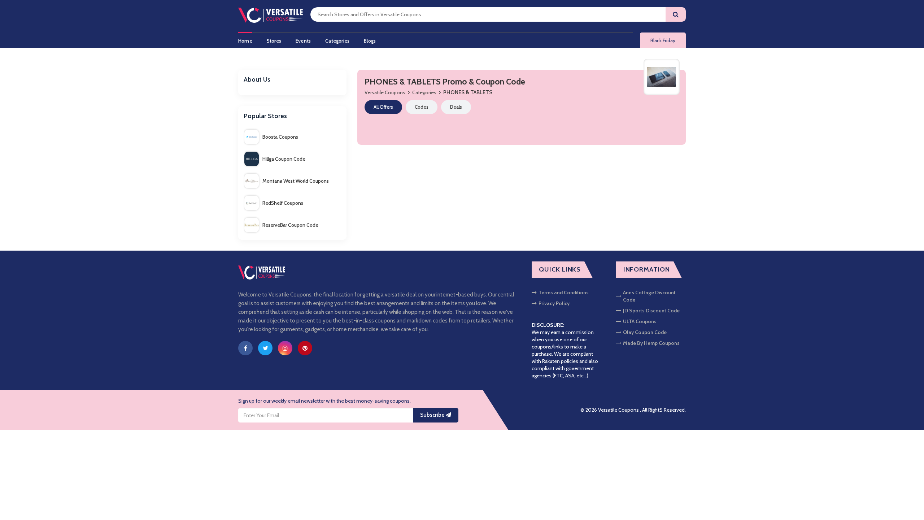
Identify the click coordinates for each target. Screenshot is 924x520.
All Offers (383, 107)
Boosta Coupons (280, 137)
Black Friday (662, 40)
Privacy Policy (554, 303)
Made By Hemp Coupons (651, 343)
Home (245, 41)
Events (303, 41)
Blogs (370, 41)
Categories (337, 41)
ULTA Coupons (640, 321)
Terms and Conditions (564, 292)
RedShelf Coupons (282, 203)
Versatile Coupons (385, 92)
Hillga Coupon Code (283, 159)
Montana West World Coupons (295, 181)
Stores (274, 41)
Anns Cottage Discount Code (649, 296)
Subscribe (433, 415)
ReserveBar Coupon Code (290, 225)
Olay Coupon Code (645, 332)
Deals (456, 107)
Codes (421, 107)
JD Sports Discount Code (651, 310)
